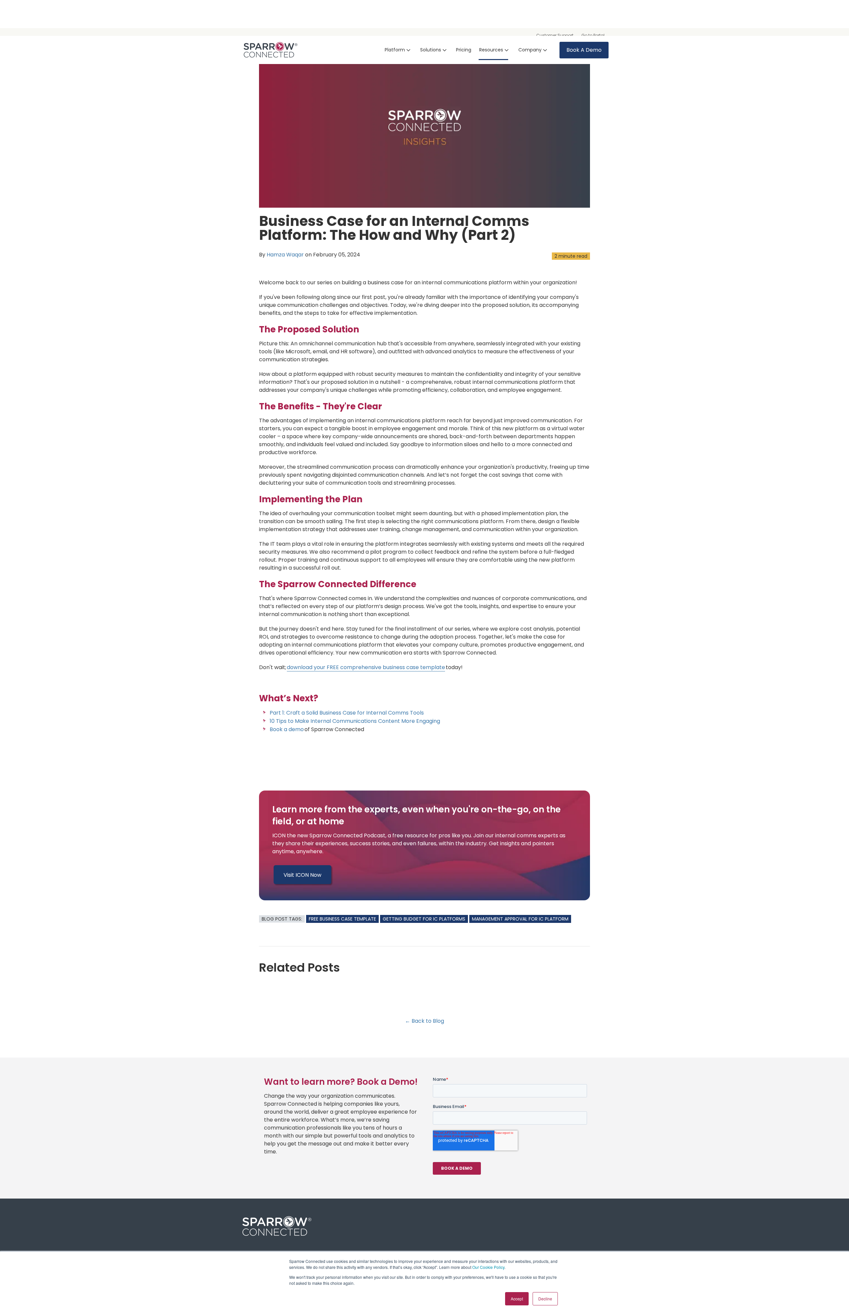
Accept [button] (517, 1298)
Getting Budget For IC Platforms (424, 919)
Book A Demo (584, 50)
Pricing (463, 49)
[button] (398, 50)
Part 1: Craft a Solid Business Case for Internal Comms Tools (347, 713)
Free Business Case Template (342, 919)
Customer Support (554, 35)
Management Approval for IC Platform (520, 919)
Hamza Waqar (285, 254)
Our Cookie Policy (488, 1267)
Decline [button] (545, 1298)
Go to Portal (593, 35)
